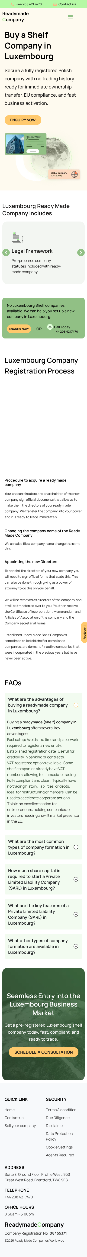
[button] (6, 252)
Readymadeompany (34, 1224)
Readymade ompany (15, 16)
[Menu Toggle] (70, 16)
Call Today (62, 327)
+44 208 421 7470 (66, 331)
